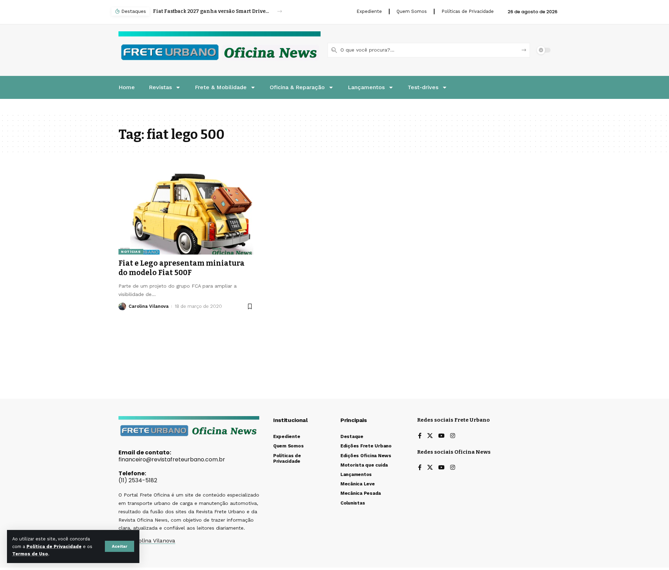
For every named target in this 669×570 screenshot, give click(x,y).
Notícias (131, 251)
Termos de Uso (30, 553)
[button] (119, 546)
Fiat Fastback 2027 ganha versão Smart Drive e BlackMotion (211, 11)
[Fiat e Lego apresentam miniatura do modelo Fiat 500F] (185, 214)
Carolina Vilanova (149, 306)
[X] (430, 436)
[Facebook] (420, 436)
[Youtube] (441, 436)
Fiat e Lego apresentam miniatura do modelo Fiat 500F (181, 268)
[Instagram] (452, 436)
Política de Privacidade (54, 546)
